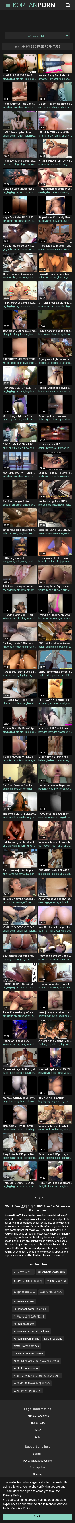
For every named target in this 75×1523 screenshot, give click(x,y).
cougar (7, 504)
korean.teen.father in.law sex (30, 1308)
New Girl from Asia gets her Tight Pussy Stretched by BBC (55, 927)
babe (13, 362)
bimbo (6, 902)
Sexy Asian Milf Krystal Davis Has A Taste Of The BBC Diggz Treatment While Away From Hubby (20, 1154)
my (30, 959)
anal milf (49, 306)
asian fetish (16, 135)
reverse (42, 817)
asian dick (32, 618)
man (41, 1129)
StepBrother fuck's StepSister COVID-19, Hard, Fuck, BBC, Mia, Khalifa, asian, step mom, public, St (55, 671)
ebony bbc (52, 987)
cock (61, 1015)
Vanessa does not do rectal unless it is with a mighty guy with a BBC (55, 842)
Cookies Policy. (21, 1508)
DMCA (37, 1429)
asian (6, 135)
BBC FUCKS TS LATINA (51, 1097)
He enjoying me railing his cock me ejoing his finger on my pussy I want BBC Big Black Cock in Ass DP (55, 1012)
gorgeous (43, 362)
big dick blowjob (34, 391)
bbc (14, 277)
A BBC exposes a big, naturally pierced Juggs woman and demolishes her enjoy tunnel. (20, 302)
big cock (14, 788)
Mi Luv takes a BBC (49, 444)
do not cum (44, 845)
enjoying (43, 1015)
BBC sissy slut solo (14, 558)
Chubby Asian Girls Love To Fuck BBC (55, 472)
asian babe (35, 930)
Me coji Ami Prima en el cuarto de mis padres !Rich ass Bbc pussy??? (55, 103)
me (54, 504)
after (6, 533)
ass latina (63, 107)
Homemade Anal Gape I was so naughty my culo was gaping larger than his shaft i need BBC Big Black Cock (55, 785)
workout (54, 618)
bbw (53, 334)
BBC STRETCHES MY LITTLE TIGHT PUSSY (20, 359)
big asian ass (23, 306)
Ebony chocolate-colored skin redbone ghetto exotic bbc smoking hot (55, 984)
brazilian (62, 476)
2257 (37, 1436)
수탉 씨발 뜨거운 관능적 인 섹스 (32, 1383)
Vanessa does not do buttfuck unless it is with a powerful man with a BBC (55, 1126)
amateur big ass (59, 78)
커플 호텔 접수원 (23, 1271)
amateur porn (65, 220)
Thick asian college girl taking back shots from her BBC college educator (55, 245)
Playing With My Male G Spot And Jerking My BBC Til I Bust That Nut (20, 728)
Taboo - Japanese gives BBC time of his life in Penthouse (55, 387)
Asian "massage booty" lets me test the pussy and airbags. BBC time (55, 898)
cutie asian (15, 1072)
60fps (41, 220)
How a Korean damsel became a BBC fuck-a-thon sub (55, 274)
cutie (5, 1072)
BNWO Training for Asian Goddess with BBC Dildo (20, 132)
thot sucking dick (53, 1186)
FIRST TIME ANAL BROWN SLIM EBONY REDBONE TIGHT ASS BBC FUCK (55, 160)
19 (67, 675)
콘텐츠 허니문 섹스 (51, 1292)
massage (43, 902)
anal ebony (62, 135)
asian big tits (33, 1044)
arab (41, 476)
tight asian (51, 419)
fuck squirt (51, 675)
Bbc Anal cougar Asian (16, 501)
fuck (41, 675)
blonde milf (33, 703)
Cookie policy (37, 1467)
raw (28, 164)
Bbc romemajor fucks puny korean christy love (20, 870)
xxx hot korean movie (26, 1368)
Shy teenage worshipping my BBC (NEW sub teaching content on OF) (20, 955)
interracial (51, 277)
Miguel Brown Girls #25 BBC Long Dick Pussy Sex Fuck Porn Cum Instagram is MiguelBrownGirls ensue (55, 757)
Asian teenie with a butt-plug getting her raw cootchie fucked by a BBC (20, 160)
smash (13, 533)
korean (7, 277)
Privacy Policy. (12, 1495)
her (19, 419)
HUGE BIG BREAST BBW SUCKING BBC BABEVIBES (20, 75)
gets (41, 930)
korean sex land (53, 1338)
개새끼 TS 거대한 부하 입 (28, 1281)
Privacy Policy (37, 1422)
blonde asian (19, 703)
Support (37, 1453)
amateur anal (30, 504)
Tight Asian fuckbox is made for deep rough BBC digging (55, 188)
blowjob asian (20, 334)
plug (22, 164)
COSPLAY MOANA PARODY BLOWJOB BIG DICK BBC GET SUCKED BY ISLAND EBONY (55, 132)
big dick (20, 78)
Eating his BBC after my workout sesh (55, 615)
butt (5, 164)
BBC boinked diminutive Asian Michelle (55, 643)
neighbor (8, 1101)
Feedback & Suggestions (37, 1460)
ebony (71, 476)
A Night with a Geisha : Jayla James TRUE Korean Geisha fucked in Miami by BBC (55, 1040)
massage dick (58, 902)
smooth (21, 590)
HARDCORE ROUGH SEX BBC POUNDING (20, 1182)
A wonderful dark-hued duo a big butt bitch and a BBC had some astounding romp (20, 671)
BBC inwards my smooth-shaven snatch (20, 586)
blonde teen (33, 362)
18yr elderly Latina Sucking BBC (20, 330)
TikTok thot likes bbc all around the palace (55, 1182)
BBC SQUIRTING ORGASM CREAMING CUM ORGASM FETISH (20, 984)
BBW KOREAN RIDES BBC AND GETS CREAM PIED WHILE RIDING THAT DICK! (55, 529)
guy (54, 845)
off (25, 902)
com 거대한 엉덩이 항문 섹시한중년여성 (36, 1360)
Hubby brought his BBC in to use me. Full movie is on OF (55, 501)
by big (62, 930)
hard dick (34, 419)
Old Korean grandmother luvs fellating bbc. (20, 842)
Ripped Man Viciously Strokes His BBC (55, 217)
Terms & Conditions (37, 1416)
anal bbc (60, 306)
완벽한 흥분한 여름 (24, 1292)
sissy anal (27, 561)
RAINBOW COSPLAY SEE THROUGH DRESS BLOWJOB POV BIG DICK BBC (20, 387)
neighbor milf (21, 1101)
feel (33, 646)
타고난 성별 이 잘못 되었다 (29, 1316)
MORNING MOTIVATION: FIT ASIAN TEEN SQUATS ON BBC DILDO (20, 472)
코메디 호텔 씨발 (56, 1281)
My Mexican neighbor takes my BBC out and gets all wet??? (20, 1097)
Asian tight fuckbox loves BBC (55, 416)
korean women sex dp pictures (31, 1331)
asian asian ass (54, 249)
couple (71, 334)
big (4, 78)
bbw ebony (30, 448)
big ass (20, 192)
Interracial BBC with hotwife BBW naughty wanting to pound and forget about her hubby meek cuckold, (55, 728)
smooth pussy (35, 590)
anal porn (49, 135)
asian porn (31, 135)
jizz (35, 533)
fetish (21, 845)
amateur (43, 78)
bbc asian (49, 561)
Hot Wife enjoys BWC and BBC (55, 955)
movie (60, 504)
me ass (52, 1072)
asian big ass (53, 1157)
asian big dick (17, 618)
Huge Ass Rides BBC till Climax (20, 217)
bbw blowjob (16, 448)
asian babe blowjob (35, 1157)
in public (52, 1044)
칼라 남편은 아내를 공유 (27, 1390)
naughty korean (58, 788)
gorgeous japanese (61, 362)
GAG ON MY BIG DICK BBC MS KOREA (20, 444)
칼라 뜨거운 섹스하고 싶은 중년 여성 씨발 (37, 1375)
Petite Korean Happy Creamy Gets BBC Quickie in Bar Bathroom (20, 1012)
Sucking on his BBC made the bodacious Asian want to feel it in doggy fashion (20, 643)
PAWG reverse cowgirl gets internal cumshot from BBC (55, 813)
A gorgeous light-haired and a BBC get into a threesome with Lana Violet (55, 359)
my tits (13, 419)
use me (47, 504)
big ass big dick (33, 192)
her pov (27, 533)
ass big (53, 107)
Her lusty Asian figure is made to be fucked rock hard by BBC (55, 586)
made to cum (22, 646)
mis (40, 107)
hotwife (42, 731)
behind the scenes (57, 760)
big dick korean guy (36, 731)
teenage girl (20, 959)
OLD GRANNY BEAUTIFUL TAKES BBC (55, 700)
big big (11, 78)
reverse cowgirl (57, 817)
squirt (61, 1072)
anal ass (49, 164)
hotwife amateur (58, 731)
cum (30, 902)
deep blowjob (60, 192)
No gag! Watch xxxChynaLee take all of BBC (20, 245)
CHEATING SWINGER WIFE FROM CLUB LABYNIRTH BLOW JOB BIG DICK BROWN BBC (55, 870)
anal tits (13, 817)
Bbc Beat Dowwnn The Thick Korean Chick (20, 785)
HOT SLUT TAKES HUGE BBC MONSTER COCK (20, 700)
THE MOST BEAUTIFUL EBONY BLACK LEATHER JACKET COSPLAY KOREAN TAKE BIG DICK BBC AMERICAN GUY (20, 813)
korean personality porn (51, 1271)
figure (41, 590)
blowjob (7, 334)
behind (42, 760)
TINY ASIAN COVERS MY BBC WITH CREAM (20, 1126)
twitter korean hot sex (26, 1346)
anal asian (56, 1129)
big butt (33, 675)
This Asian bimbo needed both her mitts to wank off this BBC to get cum (20, 898)
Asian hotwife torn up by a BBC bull (20, 757)
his (40, 391)
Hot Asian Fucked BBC (16, 1040)
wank (19, 902)
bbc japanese (63, 561)
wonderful (9, 675)
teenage (7, 959)
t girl (5, 419)
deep (49, 192)
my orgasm (9, 590)
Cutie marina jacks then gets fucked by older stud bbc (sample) (20, 1069)
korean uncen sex (24, 1301)
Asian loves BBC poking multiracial (55, 1154)
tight (41, 419)
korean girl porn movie (26, 1338)
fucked (58, 590)
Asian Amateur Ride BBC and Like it (20, 103)
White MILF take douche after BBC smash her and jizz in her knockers (20, 529)
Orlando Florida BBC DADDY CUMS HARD (20, 615)
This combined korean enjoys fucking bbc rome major (20, 274)
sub (35, 959)
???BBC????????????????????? (20, 927)
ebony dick (66, 987)
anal (40, 135)
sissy (5, 561)
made (41, 192)
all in (10, 249)
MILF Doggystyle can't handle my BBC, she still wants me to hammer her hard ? (20, 416)
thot (40, 1186)
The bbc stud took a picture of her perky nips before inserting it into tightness (55, 558)
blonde (21, 362)
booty (70, 902)
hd (27, 845)
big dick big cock (34, 78)
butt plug (14, 164)
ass (46, 107)
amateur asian (22, 107)
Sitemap (37, 1474)
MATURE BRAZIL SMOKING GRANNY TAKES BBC (55, 302)
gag (5, 249)
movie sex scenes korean (28, 1353)
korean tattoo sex (24, 1323)
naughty (43, 788)
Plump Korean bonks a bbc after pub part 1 (55, 330)
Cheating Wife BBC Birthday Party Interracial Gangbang (20, 188)
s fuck (61, 675)
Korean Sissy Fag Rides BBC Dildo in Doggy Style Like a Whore (55, 75)
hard (25, 419)
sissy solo (14, 561)
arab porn (50, 476)
